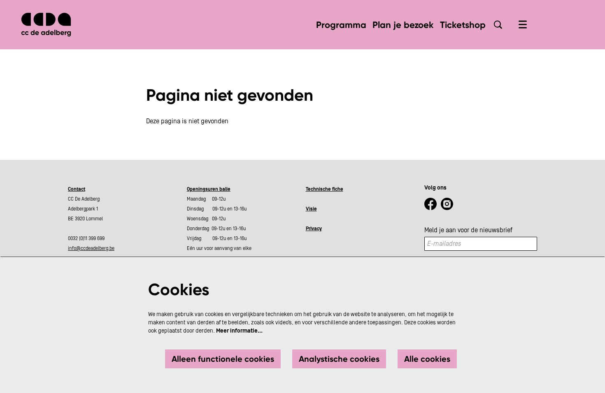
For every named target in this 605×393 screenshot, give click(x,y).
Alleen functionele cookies (223, 359)
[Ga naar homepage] (46, 24)
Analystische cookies (339, 359)
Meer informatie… (239, 331)
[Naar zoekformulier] (498, 24)
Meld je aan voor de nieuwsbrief (468, 230)
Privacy (314, 228)
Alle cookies (427, 359)
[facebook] (430, 204)
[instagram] (447, 204)
